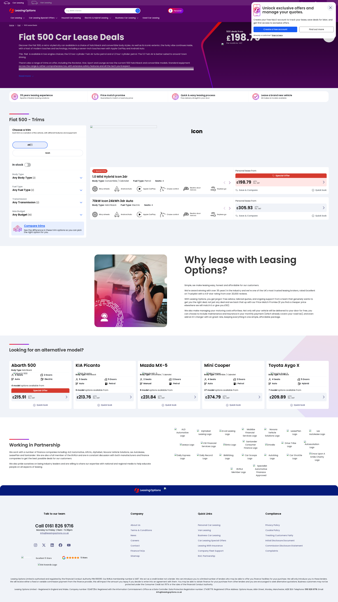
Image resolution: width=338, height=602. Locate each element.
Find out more (316, 29)
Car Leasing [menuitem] (18, 3)
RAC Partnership (206, 556)
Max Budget (18, 211)
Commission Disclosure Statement (284, 545)
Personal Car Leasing (209, 525)
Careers (135, 540)
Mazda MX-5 (154, 365)
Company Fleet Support (211, 550)
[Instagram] (35, 545)
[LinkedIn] (52, 545)
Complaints (271, 550)
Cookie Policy (272, 530)
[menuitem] (17, 18)
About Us (135, 525)
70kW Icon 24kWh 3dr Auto (112, 201)
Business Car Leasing (209, 535)
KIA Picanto (88, 365)
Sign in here (277, 35)
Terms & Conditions (141, 530)
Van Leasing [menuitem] (46, 2)
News (133, 535)
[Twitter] (44, 545)
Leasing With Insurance (210, 545)
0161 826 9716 (311, 589)
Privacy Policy (272, 525)
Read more (25, 75)
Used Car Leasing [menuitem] (151, 17)
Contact (135, 545)
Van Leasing (204, 530)
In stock (27, 165)
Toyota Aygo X (284, 365)
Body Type (18, 174)
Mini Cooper (217, 365)
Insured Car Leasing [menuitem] (71, 17)
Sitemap (135, 556)
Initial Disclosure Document (280, 540)
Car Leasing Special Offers (212, 540)
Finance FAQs (138, 550)
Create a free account (275, 29)
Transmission (19, 199)
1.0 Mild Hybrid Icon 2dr (110, 176)
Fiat (26, 54)
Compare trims (34, 226)
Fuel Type (17, 187)
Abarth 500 (23, 365)
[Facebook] (60, 545)
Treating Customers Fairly (279, 535)
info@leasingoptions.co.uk (54, 533)
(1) (30, 144)
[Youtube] (69, 545)
